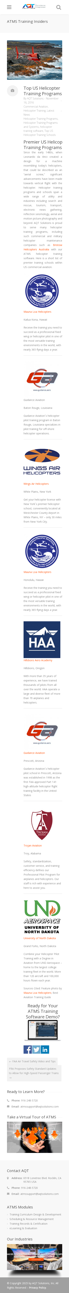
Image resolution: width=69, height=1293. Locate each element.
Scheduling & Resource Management (32, 1219)
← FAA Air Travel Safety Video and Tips (32, 1061)
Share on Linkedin (45, 1049)
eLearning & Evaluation (23, 1228)
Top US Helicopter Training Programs (43, 91)
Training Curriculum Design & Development (35, 1214)
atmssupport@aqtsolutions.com (39, 1106)
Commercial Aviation (36, 106)
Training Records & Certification (28, 1223)
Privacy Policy (37, 1287)
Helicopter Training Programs (41, 118)
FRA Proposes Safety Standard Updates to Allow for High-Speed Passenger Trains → (34, 1073)
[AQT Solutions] (34, 7)
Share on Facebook (28, 1049)
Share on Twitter (36, 1049)
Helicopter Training (35, 110)
